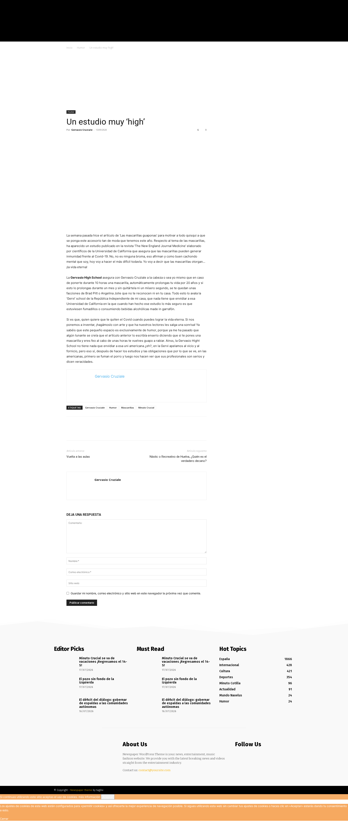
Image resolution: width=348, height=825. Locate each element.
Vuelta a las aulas (78, 456)
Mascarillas (127, 407)
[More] (108, 139)
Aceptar (108, 797)
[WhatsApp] (98, 139)
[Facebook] (298, 38)
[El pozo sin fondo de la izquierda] (65, 685)
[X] (310, 38)
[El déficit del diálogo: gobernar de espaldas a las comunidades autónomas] (65, 705)
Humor (81, 47)
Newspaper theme (81, 790)
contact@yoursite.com (155, 770)
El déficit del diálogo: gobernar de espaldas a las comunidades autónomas (103, 703)
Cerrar (4, 818)
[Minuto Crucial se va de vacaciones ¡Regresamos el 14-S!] (65, 664)
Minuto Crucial (146, 407)
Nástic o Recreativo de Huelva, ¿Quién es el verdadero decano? (178, 459)
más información (89, 797)
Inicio (69, 47)
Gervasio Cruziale (81, 129)
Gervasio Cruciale (95, 407)
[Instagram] (304, 38)
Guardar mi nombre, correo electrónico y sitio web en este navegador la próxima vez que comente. (136, 593)
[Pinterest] (89, 139)
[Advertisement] (174, 80)
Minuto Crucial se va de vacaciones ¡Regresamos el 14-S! (103, 661)
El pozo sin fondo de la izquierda (96, 680)
